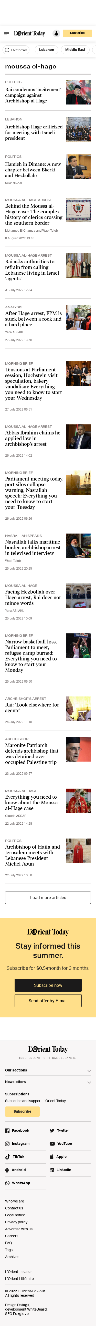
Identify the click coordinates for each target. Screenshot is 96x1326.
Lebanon (46, 49)
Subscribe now (48, 985)
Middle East (75, 49)
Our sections (16, 1070)
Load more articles (48, 897)
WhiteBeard (37, 1309)
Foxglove (21, 1313)
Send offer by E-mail (48, 1000)
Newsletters (15, 1081)
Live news (18, 50)
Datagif (23, 1305)
